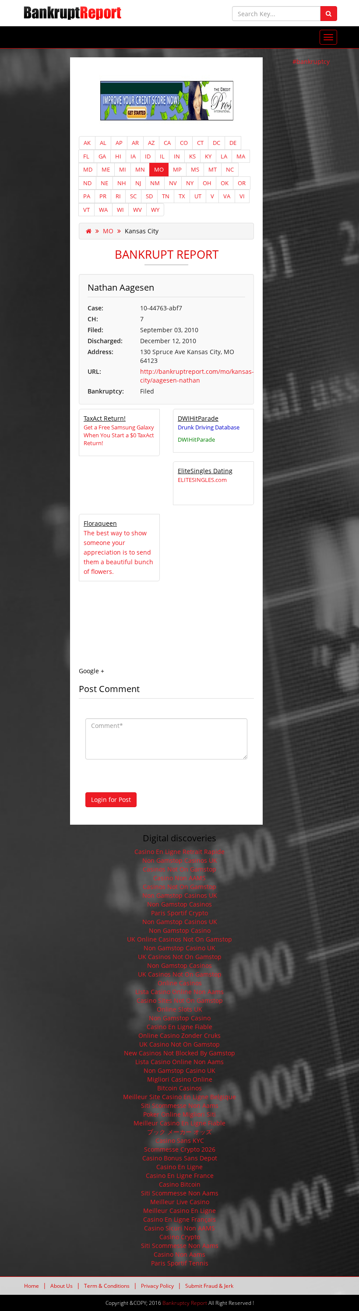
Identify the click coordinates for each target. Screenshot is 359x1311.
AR (135, 143)
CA (167, 143)
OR (242, 183)
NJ (138, 183)
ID (148, 156)
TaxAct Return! (105, 418)
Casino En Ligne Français (179, 1219)
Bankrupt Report (166, 254)
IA (133, 156)
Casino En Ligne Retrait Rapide (179, 851)
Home (31, 1286)
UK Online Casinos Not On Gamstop (179, 939)
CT (200, 143)
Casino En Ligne (179, 1167)
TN (165, 196)
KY (208, 156)
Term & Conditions (107, 1286)
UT (197, 196)
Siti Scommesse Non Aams (179, 1105)
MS (195, 169)
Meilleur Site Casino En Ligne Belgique (179, 1097)
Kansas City (141, 231)
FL (86, 156)
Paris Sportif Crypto (179, 913)
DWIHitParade (198, 418)
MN (140, 169)
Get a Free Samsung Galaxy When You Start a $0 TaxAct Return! (119, 435)
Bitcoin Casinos (179, 1088)
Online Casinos (180, 983)
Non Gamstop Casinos (179, 904)
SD (149, 196)
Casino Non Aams (179, 1254)
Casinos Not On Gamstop (179, 869)
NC (230, 169)
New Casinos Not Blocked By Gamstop (179, 1053)
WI (120, 210)
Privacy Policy (157, 1286)
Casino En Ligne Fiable (179, 1027)
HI (118, 156)
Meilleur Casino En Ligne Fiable (179, 1123)
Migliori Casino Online (179, 1079)
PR (102, 196)
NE (104, 183)
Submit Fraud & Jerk (209, 1286)
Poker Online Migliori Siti (179, 1114)
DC (216, 143)
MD (87, 169)
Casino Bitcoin (180, 1184)
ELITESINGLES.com (202, 480)
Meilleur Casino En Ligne (179, 1210)
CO (184, 143)
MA (240, 156)
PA (86, 196)
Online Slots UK (179, 1009)
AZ (151, 143)
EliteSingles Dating (205, 471)
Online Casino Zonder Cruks (179, 1035)
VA (226, 196)
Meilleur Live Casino (179, 1202)
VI (242, 196)
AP (119, 143)
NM (155, 183)
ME (106, 169)
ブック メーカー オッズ (179, 1132)
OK (225, 183)
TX (182, 196)
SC (133, 196)
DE (232, 143)
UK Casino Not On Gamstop (179, 1044)
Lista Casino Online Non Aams (179, 992)
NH (121, 183)
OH (207, 183)
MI (122, 169)
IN (177, 156)
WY (155, 210)
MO (159, 169)
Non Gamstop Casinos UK (179, 860)
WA (103, 210)
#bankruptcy (311, 61)
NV (173, 183)
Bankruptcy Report (184, 1303)
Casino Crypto (179, 1237)
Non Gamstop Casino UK (179, 948)
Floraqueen (100, 523)
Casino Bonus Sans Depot (179, 1158)
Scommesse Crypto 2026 (179, 1149)
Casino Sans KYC (179, 1140)
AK (87, 143)
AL (103, 143)
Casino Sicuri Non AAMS (179, 1228)
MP (177, 169)
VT (86, 210)
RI (118, 196)
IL (162, 156)
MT (212, 169)
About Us (61, 1286)
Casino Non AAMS (179, 878)
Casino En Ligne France (180, 1175)
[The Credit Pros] (166, 100)
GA (102, 156)
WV (137, 210)
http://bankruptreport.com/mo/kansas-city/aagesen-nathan (197, 375)
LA (224, 156)
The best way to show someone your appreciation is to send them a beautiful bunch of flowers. (118, 552)
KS (192, 156)
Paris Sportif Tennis (179, 1263)
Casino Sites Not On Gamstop (180, 1000)
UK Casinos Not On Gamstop (180, 956)
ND (87, 183)
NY (190, 183)
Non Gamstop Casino (180, 930)
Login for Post (111, 799)
